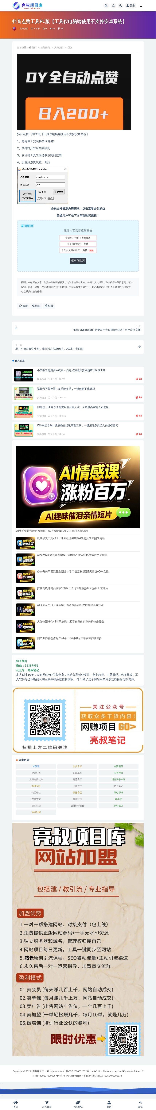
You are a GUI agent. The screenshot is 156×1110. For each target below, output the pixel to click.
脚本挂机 (77, 799)
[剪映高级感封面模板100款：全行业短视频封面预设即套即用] (25, 593)
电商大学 (77, 786)
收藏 (25, 306)
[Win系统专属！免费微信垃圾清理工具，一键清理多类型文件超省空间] (23, 430)
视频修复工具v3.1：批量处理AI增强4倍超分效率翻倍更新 (71, 538)
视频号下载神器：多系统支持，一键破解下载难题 (66, 389)
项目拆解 (36, 812)
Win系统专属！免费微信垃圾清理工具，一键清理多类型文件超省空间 (77, 425)
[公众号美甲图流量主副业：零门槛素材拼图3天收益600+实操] (25, 576)
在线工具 (77, 773)
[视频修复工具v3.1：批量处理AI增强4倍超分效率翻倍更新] (25, 543)
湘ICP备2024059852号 (77, 1071)
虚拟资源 (36, 806)
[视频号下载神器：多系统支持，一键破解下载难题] (23, 393)
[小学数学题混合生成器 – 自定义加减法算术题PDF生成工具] (23, 375)
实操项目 (24, 29)
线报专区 (77, 792)
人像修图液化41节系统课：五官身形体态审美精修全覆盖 (70, 621)
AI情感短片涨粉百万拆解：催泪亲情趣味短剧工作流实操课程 (52, 531)
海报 (37, 306)
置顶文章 (36, 799)
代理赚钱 (78, 1107)
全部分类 (45, 47)
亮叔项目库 (38, 1071)
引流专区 (77, 779)
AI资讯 (36, 766)
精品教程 (36, 792)
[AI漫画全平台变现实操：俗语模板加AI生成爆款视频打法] (25, 609)
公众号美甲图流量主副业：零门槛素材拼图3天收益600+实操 (73, 571)
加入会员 (46, 1107)
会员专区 (77, 766)
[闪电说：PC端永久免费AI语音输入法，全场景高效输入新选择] (23, 412)
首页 (34, 47)
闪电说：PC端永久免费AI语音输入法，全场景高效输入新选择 (72, 407)
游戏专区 (36, 786)
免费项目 (118, 766)
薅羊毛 (118, 799)
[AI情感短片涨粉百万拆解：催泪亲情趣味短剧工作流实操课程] (78, 487)
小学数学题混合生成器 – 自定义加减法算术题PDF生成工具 (71, 370)
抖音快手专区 (118, 779)
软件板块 (118, 806)
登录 (132, 5)
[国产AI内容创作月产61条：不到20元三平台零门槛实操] (25, 643)
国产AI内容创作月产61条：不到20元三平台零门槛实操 (69, 638)
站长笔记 (118, 786)
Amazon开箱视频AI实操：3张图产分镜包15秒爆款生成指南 (72, 555)
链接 (50, 306)
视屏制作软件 (77, 806)
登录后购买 (78, 260)
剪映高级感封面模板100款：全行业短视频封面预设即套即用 (72, 588)
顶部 (140, 1107)
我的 (109, 1107)
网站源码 (118, 792)
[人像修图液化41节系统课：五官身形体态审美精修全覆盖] (25, 626)
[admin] (14, 29)
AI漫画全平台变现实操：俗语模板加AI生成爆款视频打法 (70, 605)
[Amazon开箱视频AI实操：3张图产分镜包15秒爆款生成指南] (25, 559)
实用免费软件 (36, 779)
